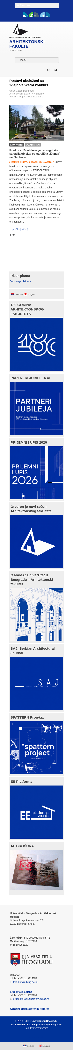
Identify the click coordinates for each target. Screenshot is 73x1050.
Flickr (36, 14)
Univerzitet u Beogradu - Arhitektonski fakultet (22, 92)
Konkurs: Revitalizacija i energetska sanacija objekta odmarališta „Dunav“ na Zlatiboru (35, 153)
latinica (27, 281)
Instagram (48, 14)
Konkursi (16, 144)
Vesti (13, 96)
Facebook (25, 14)
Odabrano (33, 144)
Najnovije (39, 93)
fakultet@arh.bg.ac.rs (25, 982)
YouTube (31, 14)
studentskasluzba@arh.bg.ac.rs (31, 998)
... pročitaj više (17, 229)
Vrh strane (34, 1037)
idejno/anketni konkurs (31, 96)
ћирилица (15, 281)
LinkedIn (42, 14)
